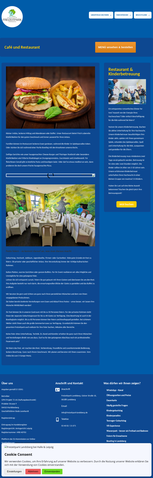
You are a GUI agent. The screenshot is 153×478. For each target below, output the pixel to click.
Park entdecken (122, 15)
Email (64, 406)
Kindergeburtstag (115, 410)
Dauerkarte (112, 400)
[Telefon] (57, 419)
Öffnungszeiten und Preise (119, 395)
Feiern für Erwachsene (117, 436)
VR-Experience (113, 425)
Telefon (65, 419)
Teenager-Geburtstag (116, 420)
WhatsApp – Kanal (115, 390)
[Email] (57, 406)
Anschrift (65, 389)
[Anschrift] (57, 390)
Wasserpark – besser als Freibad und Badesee (127, 431)
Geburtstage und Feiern (100, 15)
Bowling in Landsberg (116, 441)
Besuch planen (141, 15)
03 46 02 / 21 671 (68, 426)
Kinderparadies (114, 415)
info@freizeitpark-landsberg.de (74, 413)
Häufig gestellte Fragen (117, 405)
